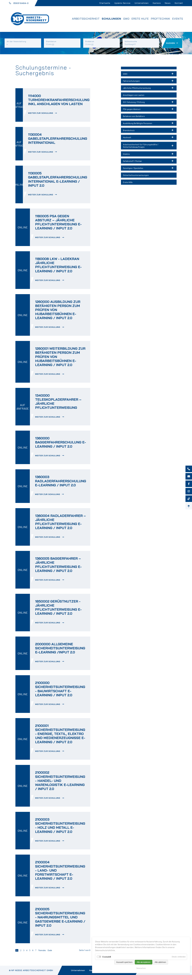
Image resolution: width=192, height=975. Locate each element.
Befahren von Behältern (134, 116)
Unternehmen (142, 3)
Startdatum (51, 41)
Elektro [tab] (126, 154)
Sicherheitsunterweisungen (136, 175)
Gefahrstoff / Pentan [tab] (132, 161)
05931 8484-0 (21, 3)
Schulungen (111, 18)
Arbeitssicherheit (86, 18)
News (167, 3)
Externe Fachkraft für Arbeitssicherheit (102, 24)
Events (177, 18)
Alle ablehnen (160, 962)
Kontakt (179, 3)
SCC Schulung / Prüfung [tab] (134, 102)
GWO (126, 18)
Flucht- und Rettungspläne (93, 48)
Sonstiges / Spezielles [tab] (133, 168)
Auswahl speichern (124, 962)
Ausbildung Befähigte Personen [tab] (137, 123)
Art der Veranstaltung (16, 41)
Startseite (104, 3)
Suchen (170, 43)
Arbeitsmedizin (84, 34)
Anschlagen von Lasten (133, 95)
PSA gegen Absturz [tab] (131, 109)
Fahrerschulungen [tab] (131, 81)
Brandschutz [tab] (129, 130)
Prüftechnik (160, 18)
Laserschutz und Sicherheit (93, 38)
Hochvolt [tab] (127, 137)
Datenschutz (141, 968)
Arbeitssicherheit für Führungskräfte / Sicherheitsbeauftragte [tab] (140, 145)
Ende (50, 950)
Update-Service (122, 3)
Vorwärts (42, 950)
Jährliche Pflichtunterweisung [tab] (137, 88)
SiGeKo (78, 27)
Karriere (157, 3)
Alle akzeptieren (143, 962)
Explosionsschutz (86, 31)
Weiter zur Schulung (41, 113)
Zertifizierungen (85, 45)
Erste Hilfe (140, 18)
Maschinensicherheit (88, 41)
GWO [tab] (125, 74)
